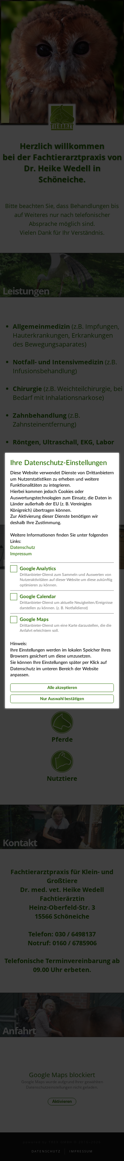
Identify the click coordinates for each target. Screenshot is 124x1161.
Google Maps (34, 619)
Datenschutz (22, 547)
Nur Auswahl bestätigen (62, 699)
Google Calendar (38, 596)
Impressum (21, 554)
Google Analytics (38, 568)
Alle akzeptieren (62, 687)
